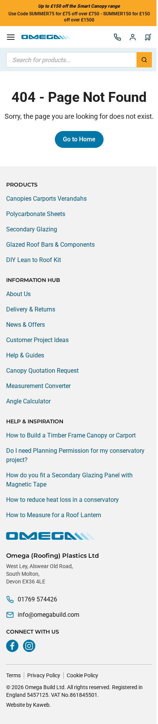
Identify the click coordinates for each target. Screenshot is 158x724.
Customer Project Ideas (37, 340)
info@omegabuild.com (48, 614)
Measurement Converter (38, 386)
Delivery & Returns (30, 309)
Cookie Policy (82, 675)
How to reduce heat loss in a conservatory (62, 499)
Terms (13, 675)
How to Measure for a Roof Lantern (53, 515)
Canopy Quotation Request (42, 370)
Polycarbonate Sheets (35, 214)
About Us (18, 294)
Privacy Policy (43, 675)
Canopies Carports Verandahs (46, 198)
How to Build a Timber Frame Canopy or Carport (71, 435)
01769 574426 (37, 599)
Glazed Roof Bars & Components (50, 244)
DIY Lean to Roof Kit (33, 260)
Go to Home (79, 139)
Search (144, 59)
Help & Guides (25, 355)
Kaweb (41, 705)
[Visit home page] (79, 536)
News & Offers (25, 324)
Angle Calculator (28, 401)
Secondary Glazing (31, 229)
